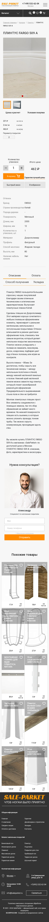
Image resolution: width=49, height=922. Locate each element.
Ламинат (5, 850)
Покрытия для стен (32, 850)
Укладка (38, 282)
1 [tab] (22, 96)
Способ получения (17, 282)
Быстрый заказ (13, 185)
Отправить (24, 537)
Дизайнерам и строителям (34, 822)
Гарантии (28, 819)
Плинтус (31, 23)
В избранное (34, 185)
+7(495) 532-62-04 (38, 884)
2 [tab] (26, 96)
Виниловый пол (7, 843)
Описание (15, 275)
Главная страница (10, 23)
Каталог (22, 23)
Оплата (36, 275)
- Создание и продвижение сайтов (24, 913)
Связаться (37, 893)
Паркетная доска (8, 857)
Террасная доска (31, 857)
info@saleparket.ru (15, 893)
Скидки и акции (7, 825)
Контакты (28, 829)
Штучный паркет (31, 860)
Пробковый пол (30, 854)
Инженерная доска (9, 847)
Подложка (28, 847)
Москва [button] (10, 876)
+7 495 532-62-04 (30, 4)
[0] (37, 13)
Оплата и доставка (9, 829)
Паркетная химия (8, 860)
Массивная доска (8, 854)
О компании (6, 822)
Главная (5, 819)
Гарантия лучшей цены (35, 178)
